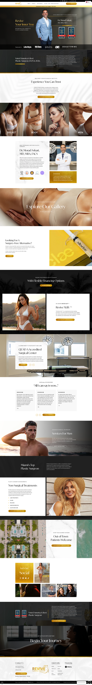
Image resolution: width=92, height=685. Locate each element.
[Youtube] (64, 0)
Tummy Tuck (59, 58)
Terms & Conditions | (48, 682)
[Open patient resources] (59, 3)
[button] (30, 365)
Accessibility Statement (56, 682)
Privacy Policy (42, 682)
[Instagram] (60, 0)
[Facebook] (62, 0)
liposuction (54, 439)
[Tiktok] (66, 0)
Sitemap (38, 682)
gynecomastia (59, 439)
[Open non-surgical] (43, 3)
